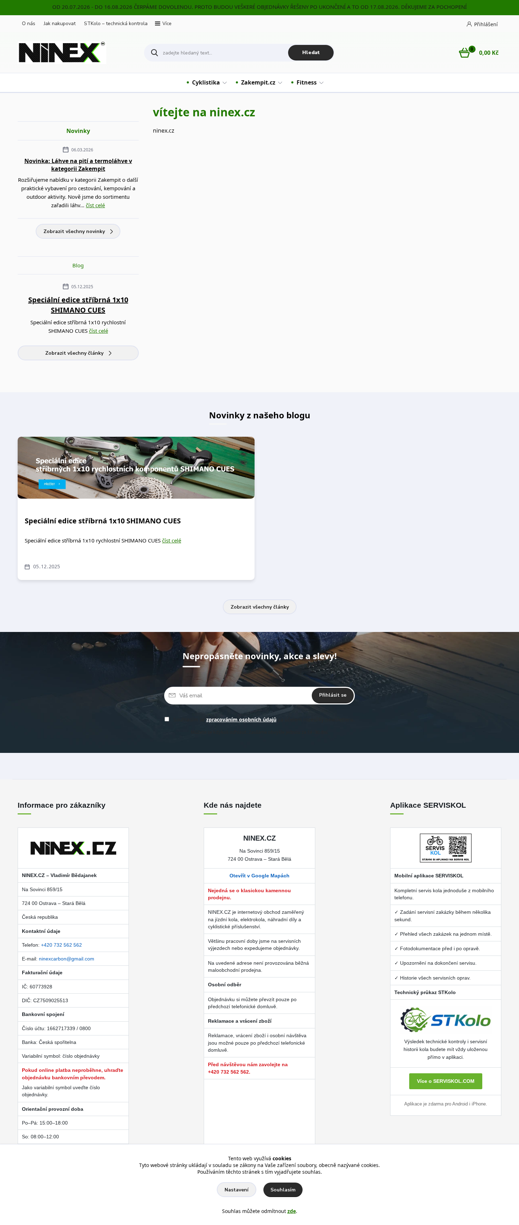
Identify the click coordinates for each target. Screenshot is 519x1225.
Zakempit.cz (258, 82)
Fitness (307, 82)
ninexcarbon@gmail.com (66, 959)
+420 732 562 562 (61, 945)
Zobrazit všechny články (74, 353)
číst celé (95, 205)
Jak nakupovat (60, 23)
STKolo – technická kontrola (116, 23)
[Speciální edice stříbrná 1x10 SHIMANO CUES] (136, 468)
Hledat (311, 52)
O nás (28, 23)
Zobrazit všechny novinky (74, 231)
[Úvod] (75, 52)
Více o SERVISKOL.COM (446, 1081)
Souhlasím (283, 1189)
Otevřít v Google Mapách (259, 875)
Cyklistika (206, 82)
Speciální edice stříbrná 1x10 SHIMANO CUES (78, 305)
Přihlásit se (332, 695)
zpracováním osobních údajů (241, 719)
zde (291, 1211)
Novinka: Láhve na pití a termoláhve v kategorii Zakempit (78, 165)
